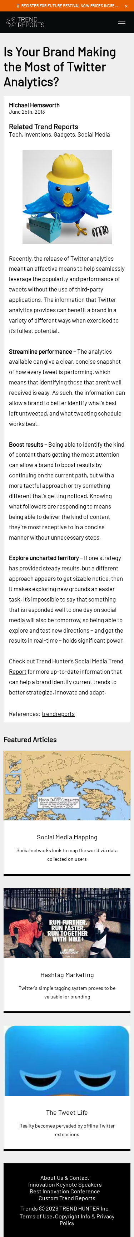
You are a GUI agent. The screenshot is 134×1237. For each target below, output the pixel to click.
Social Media (94, 134)
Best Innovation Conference (65, 1191)
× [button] (126, 5)
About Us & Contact (64, 1177)
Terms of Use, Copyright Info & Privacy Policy (67, 1219)
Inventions (37, 134)
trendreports (58, 713)
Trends (29, 1208)
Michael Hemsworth (34, 104)
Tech (15, 134)
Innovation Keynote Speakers (65, 1184)
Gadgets (64, 134)
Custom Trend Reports (67, 1197)
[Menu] (121, 22)
